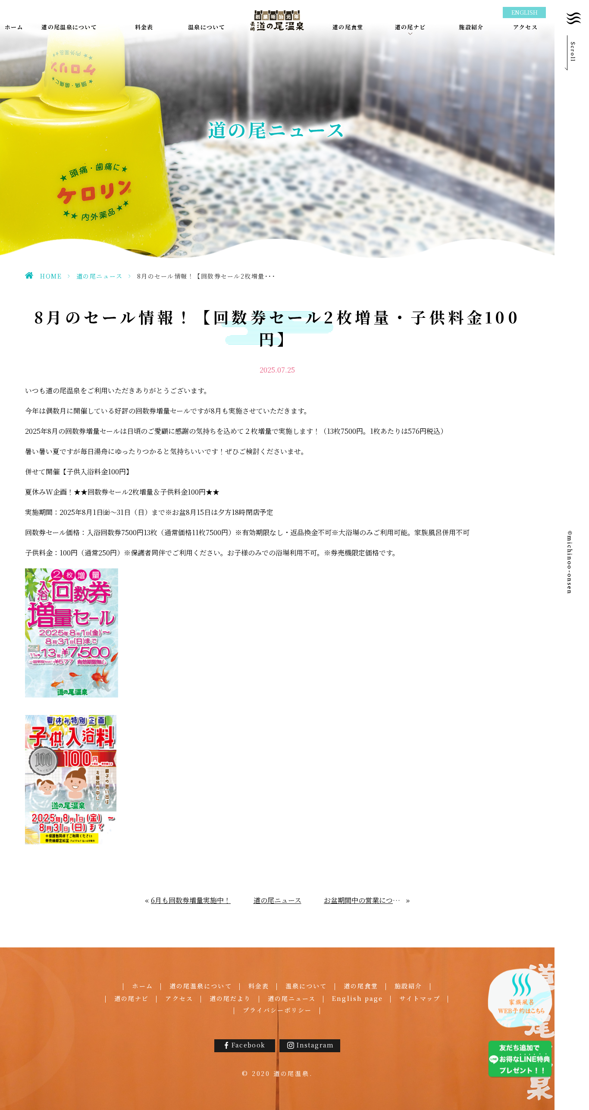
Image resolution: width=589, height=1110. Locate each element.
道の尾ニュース (99, 276)
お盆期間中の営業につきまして (365, 900)
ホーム (142, 985)
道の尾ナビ (131, 998)
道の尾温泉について (200, 985)
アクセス (179, 998)
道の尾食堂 (361, 985)
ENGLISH (524, 12)
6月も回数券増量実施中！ (191, 900)
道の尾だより (230, 998)
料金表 (258, 985)
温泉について (306, 985)
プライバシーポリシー (277, 1010)
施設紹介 (408, 985)
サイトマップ (419, 998)
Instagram (315, 1045)
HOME (51, 276)
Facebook (248, 1045)
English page (357, 998)
